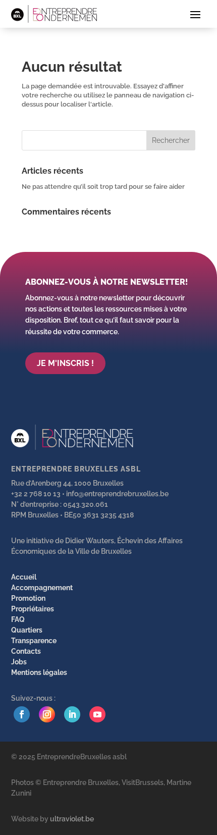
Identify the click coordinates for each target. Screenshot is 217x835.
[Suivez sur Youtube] (97, 714)
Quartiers (26, 630)
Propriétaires (32, 609)
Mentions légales (39, 672)
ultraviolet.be (72, 819)
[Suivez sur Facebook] (22, 714)
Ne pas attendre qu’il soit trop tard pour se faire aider (103, 186)
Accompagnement (42, 588)
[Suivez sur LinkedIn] (72, 714)
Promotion (28, 598)
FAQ (18, 619)
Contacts (26, 651)
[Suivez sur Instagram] (47, 714)
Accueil (23, 577)
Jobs (19, 662)
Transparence (34, 641)
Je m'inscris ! (65, 363)
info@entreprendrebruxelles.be (117, 494)
